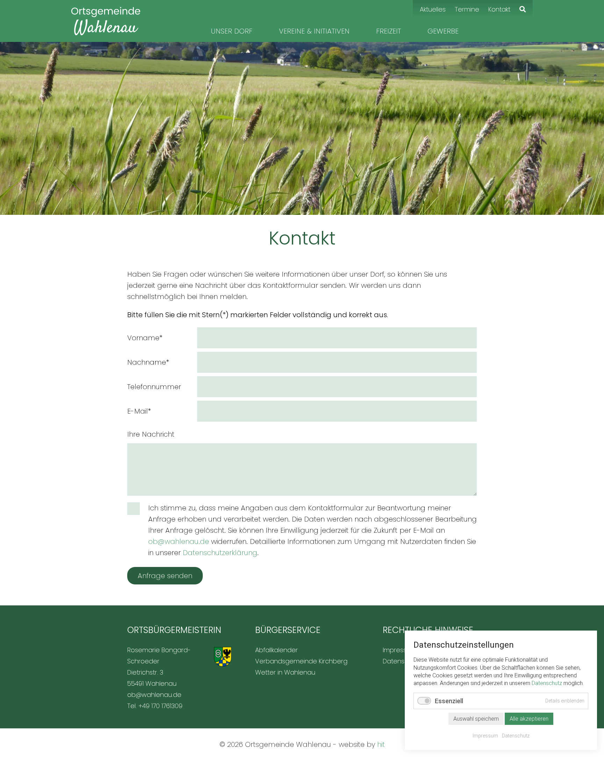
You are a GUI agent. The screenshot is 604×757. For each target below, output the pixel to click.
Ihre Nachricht (150, 434)
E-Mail (139, 411)
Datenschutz (547, 683)
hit (381, 744)
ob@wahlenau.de (178, 541)
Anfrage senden (165, 576)
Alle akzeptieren (529, 718)
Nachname (148, 362)
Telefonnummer (154, 387)
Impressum (485, 735)
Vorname (145, 338)
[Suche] (522, 9)
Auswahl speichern (476, 718)
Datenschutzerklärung (220, 553)
